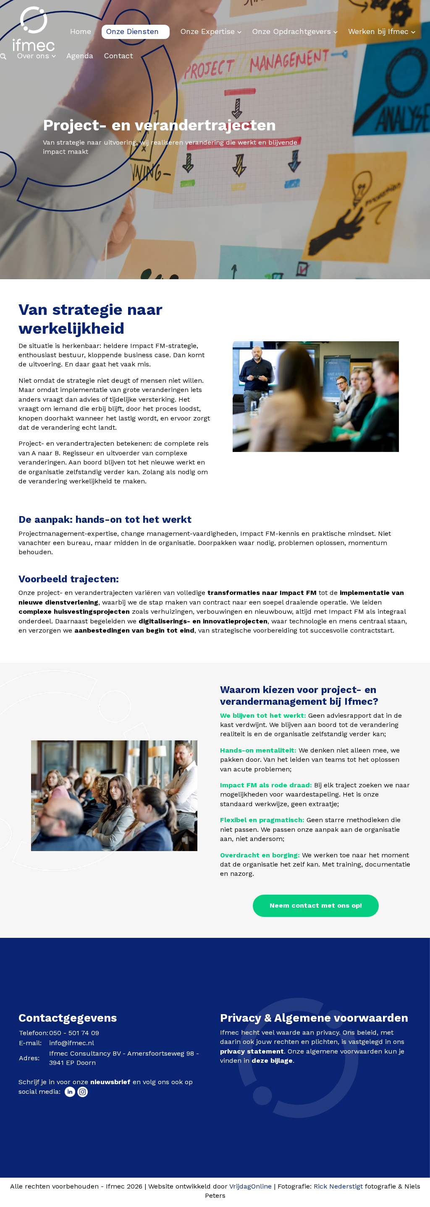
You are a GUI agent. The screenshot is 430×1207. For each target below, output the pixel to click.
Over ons (34, 55)
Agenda (79, 55)
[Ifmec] (34, 31)
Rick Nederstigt (338, 1186)
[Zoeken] (3, 55)
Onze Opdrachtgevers (292, 31)
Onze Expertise (208, 31)
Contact (118, 55)
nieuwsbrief (110, 1082)
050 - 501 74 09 (74, 1033)
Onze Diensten (133, 31)
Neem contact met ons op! (316, 905)
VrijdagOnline (250, 1186)
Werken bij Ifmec (379, 31)
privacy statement (252, 1051)
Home (80, 31)
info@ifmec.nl (71, 1043)
